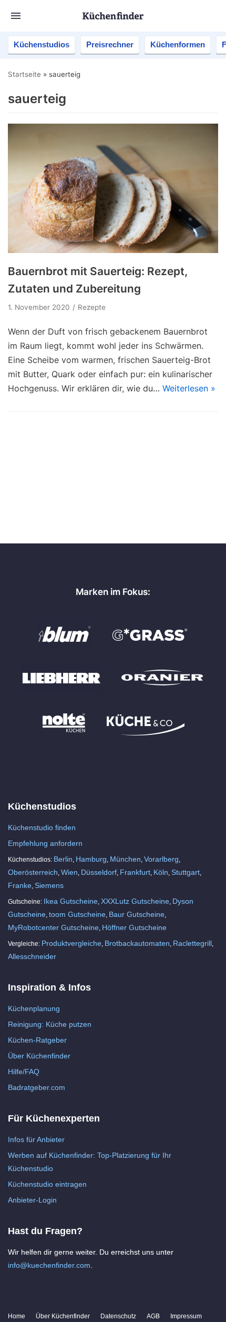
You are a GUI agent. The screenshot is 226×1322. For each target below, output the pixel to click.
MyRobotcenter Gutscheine (53, 927)
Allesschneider (32, 956)
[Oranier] (162, 689)
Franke (20, 885)
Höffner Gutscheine (134, 927)
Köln (160, 872)
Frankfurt (135, 872)
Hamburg (91, 859)
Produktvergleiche (71, 943)
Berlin (63, 859)
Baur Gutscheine (137, 914)
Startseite (24, 74)
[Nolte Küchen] (64, 733)
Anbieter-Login (32, 1200)
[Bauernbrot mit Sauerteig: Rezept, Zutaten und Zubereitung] (113, 250)
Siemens (49, 885)
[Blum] (64, 645)
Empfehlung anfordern (45, 843)
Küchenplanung (34, 1008)
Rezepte (92, 307)
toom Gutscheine (77, 914)
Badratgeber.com (36, 1087)
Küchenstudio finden (42, 827)
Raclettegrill (192, 943)
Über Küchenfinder (39, 1056)
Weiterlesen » (188, 388)
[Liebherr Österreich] (61, 689)
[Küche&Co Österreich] (145, 733)
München (125, 859)
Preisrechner (109, 44)
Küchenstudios (41, 44)
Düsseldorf (99, 872)
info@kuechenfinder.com (49, 1265)
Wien (69, 872)
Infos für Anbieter (36, 1139)
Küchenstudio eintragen (47, 1184)
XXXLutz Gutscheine (135, 901)
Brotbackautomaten (137, 943)
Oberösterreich (33, 872)
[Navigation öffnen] (16, 16)
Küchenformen (177, 44)
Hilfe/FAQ (23, 1071)
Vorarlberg (161, 859)
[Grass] (150, 645)
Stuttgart (185, 872)
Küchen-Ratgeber (37, 1040)
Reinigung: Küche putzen (49, 1024)
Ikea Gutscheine (71, 901)
